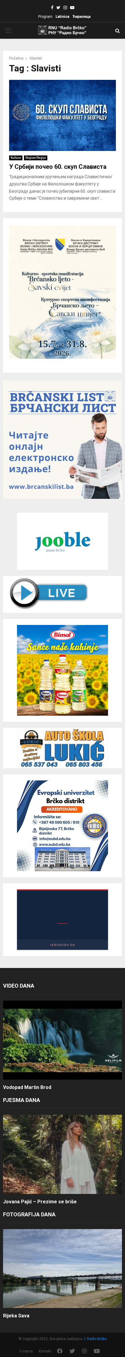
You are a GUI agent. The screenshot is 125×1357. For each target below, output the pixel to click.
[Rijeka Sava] (62, 1268)
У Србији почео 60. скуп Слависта (57, 166)
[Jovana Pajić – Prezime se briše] (62, 1154)
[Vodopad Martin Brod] (62, 1040)
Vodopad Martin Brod (27, 1087)
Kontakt (45, 1351)
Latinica (62, 17)
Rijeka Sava (16, 1316)
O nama (26, 1351)
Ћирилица (81, 17)
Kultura (16, 157)
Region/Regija (35, 157)
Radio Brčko (97, 1339)
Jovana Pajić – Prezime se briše (40, 1202)
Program (45, 17)
